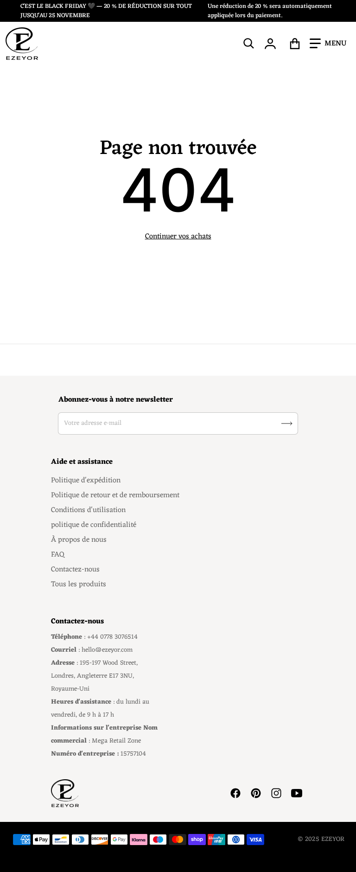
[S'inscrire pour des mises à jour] (287, 423)
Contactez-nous (75, 569)
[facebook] (235, 793)
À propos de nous (79, 539)
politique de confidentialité (93, 525)
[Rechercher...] (249, 43)
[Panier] (295, 43)
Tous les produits (78, 584)
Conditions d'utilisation (88, 510)
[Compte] (270, 43)
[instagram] (276, 793)
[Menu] (327, 43)
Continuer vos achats (178, 236)
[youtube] (296, 793)
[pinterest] (256, 793)
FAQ (57, 554)
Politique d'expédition (86, 480)
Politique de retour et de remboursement (115, 495)
